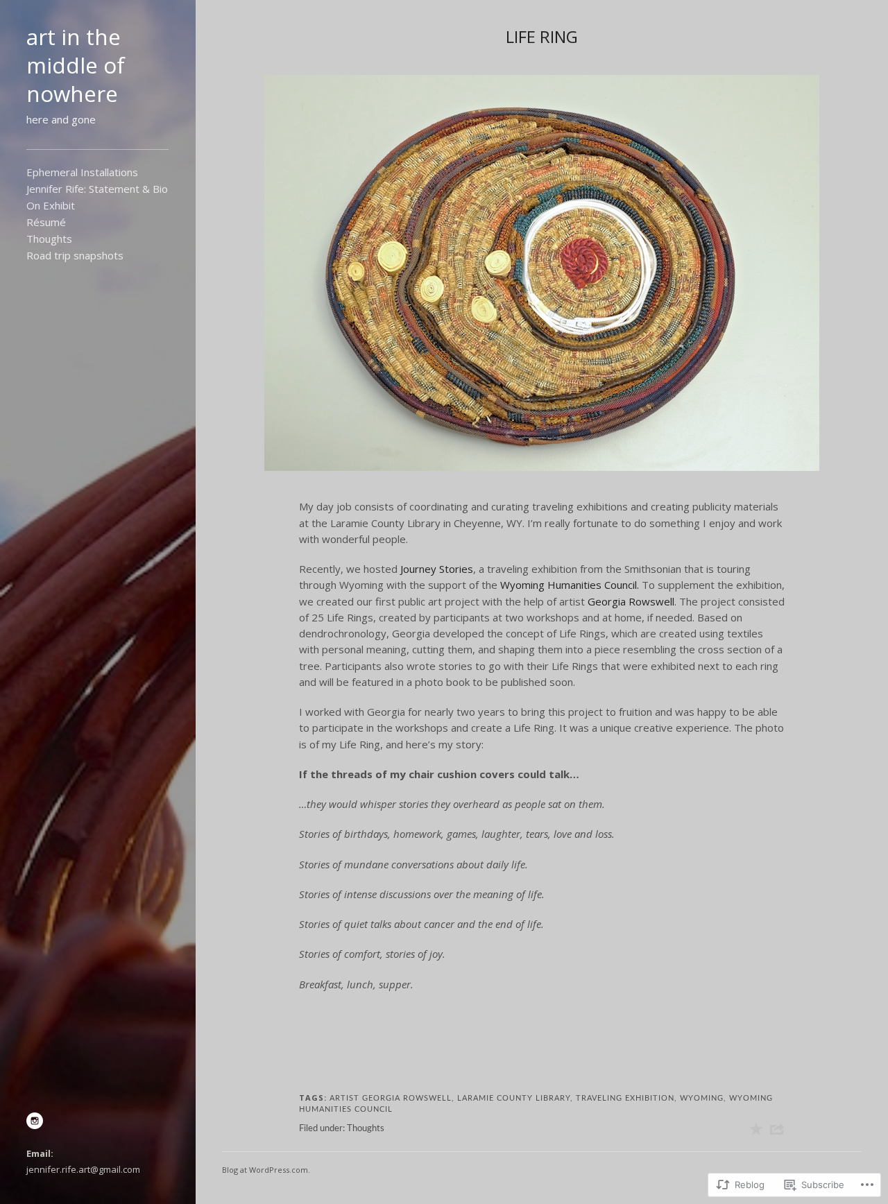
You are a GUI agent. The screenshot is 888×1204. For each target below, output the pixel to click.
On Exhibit (50, 205)
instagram (34, 1120)
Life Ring (542, 36)
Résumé (46, 222)
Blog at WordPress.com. (266, 1169)
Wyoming (702, 1098)
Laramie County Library (513, 1098)
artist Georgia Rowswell (391, 1098)
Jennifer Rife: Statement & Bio (97, 189)
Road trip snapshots (74, 255)
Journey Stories (436, 569)
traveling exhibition (625, 1098)
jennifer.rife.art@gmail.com (83, 1169)
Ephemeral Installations (82, 172)
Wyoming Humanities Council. (569, 585)
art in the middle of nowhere (75, 65)
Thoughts (49, 239)
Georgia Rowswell (631, 601)
